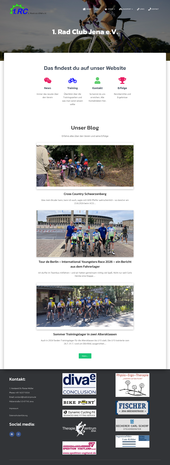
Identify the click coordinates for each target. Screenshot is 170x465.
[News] (47, 80)
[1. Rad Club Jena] (28, 8)
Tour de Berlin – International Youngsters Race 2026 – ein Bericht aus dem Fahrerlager (85, 264)
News (47, 88)
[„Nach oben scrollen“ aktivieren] (164, 459)
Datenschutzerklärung (18, 415)
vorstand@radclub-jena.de (25, 397)
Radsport (127, 9)
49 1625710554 (23, 392)
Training (72, 88)
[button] (100, 9)
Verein (111, 9)
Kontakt (155, 9)
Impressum (13, 408)
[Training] (72, 80)
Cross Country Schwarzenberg (85, 194)
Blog (97, 9)
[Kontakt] (97, 80)
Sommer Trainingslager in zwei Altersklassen (85, 334)
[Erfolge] (122, 80)
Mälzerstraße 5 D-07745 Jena (21, 401)
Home (88, 9)
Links (142, 9)
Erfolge (122, 88)
